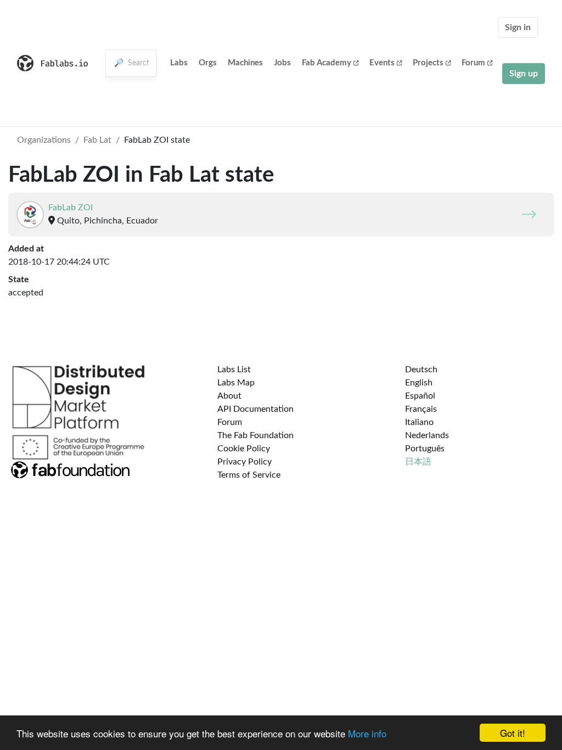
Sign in (518, 27)
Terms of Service (248, 475)
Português (425, 448)
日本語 (418, 461)
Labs (179, 63)
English (418, 382)
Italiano (419, 422)
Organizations (44, 140)
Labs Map (236, 382)
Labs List (234, 369)
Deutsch (421, 369)
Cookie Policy (243, 448)
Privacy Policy (244, 461)
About (229, 395)
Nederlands (427, 435)
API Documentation (255, 409)
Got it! (512, 733)
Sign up (523, 73)
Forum (473, 63)
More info (367, 733)
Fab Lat (97, 140)
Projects (428, 63)
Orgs (208, 63)
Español (420, 395)
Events (382, 63)
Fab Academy (326, 63)
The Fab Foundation (255, 435)
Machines (245, 63)
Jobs (282, 63)
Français (421, 409)
